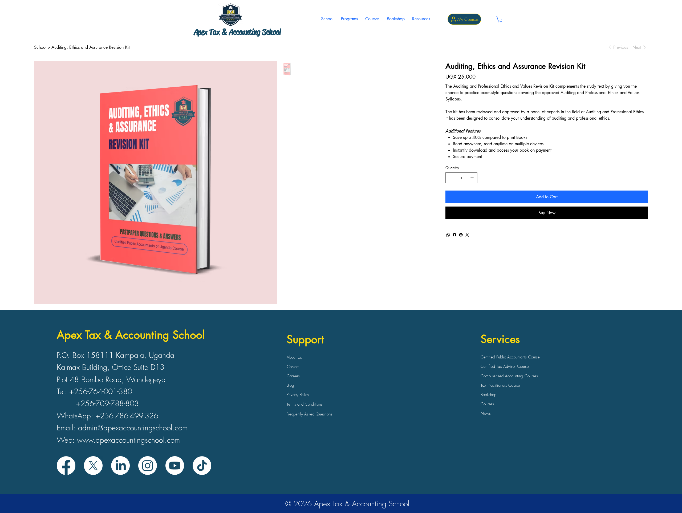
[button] (349, 18)
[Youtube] (174, 465)
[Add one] (472, 177)
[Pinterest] (461, 234)
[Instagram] (147, 465)
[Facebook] (454, 234)
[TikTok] (202, 465)
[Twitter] (467, 234)
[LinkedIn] (120, 465)
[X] (93, 465)
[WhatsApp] (448, 234)
